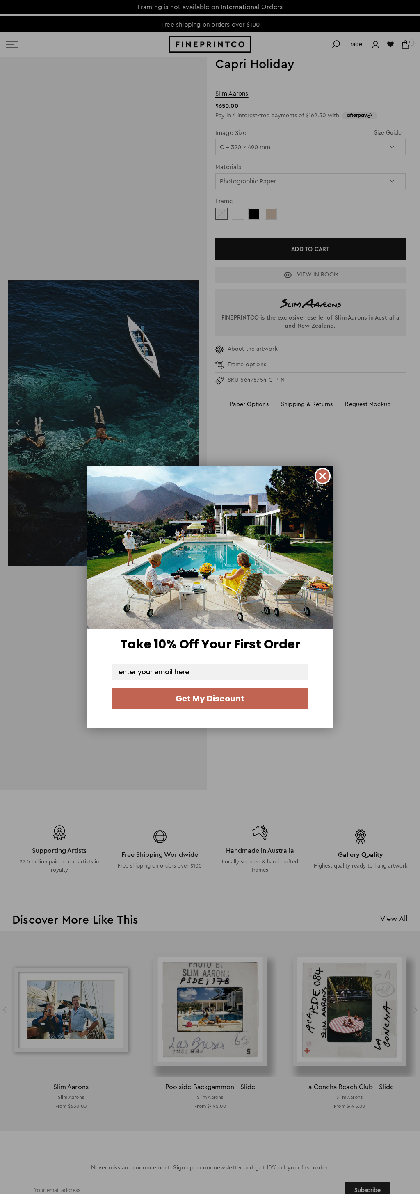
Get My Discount (210, 698)
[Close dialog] (322, 476)
